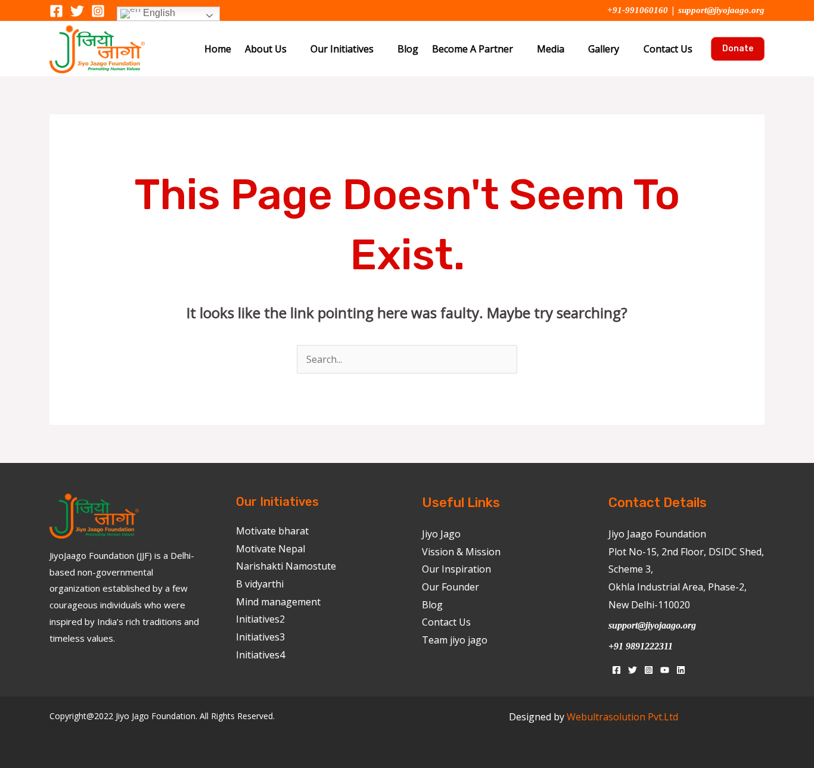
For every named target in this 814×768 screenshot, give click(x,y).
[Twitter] (77, 11)
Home (217, 48)
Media (550, 48)
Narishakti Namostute (286, 566)
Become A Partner (472, 48)
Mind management (278, 601)
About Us (266, 48)
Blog (407, 48)
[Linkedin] (681, 670)
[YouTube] (665, 670)
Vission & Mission (461, 551)
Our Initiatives (342, 48)
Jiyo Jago (441, 533)
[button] (738, 49)
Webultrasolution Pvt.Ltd (622, 716)
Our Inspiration (456, 569)
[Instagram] (98, 11)
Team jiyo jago (454, 639)
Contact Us (668, 48)
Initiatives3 (260, 636)
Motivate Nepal (270, 548)
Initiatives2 (260, 619)
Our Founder (450, 586)
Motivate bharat (272, 530)
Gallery (603, 48)
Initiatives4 (260, 654)
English (158, 13)
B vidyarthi (260, 583)
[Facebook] (56, 11)
